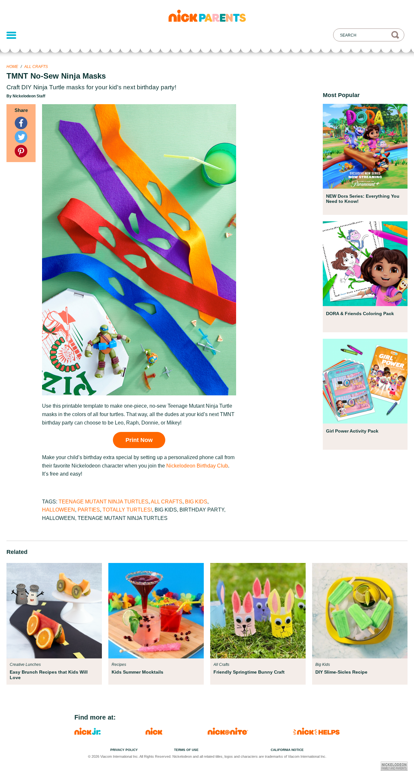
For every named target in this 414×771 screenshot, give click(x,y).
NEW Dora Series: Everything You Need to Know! (362, 198)
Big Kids (196, 501)
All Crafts (36, 66)
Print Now (139, 440)
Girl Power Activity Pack (352, 431)
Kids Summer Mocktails (137, 672)
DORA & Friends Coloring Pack (360, 313)
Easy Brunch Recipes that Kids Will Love (49, 674)
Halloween (58, 509)
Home (12, 66)
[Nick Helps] (316, 733)
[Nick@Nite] (228, 733)
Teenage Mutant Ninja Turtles (103, 501)
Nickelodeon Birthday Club (197, 465)
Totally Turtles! (127, 509)
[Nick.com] (154, 733)
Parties (89, 509)
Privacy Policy (124, 750)
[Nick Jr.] (87, 733)
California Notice (287, 750)
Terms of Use (186, 750)
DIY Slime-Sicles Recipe (341, 672)
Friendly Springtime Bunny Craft (249, 672)
